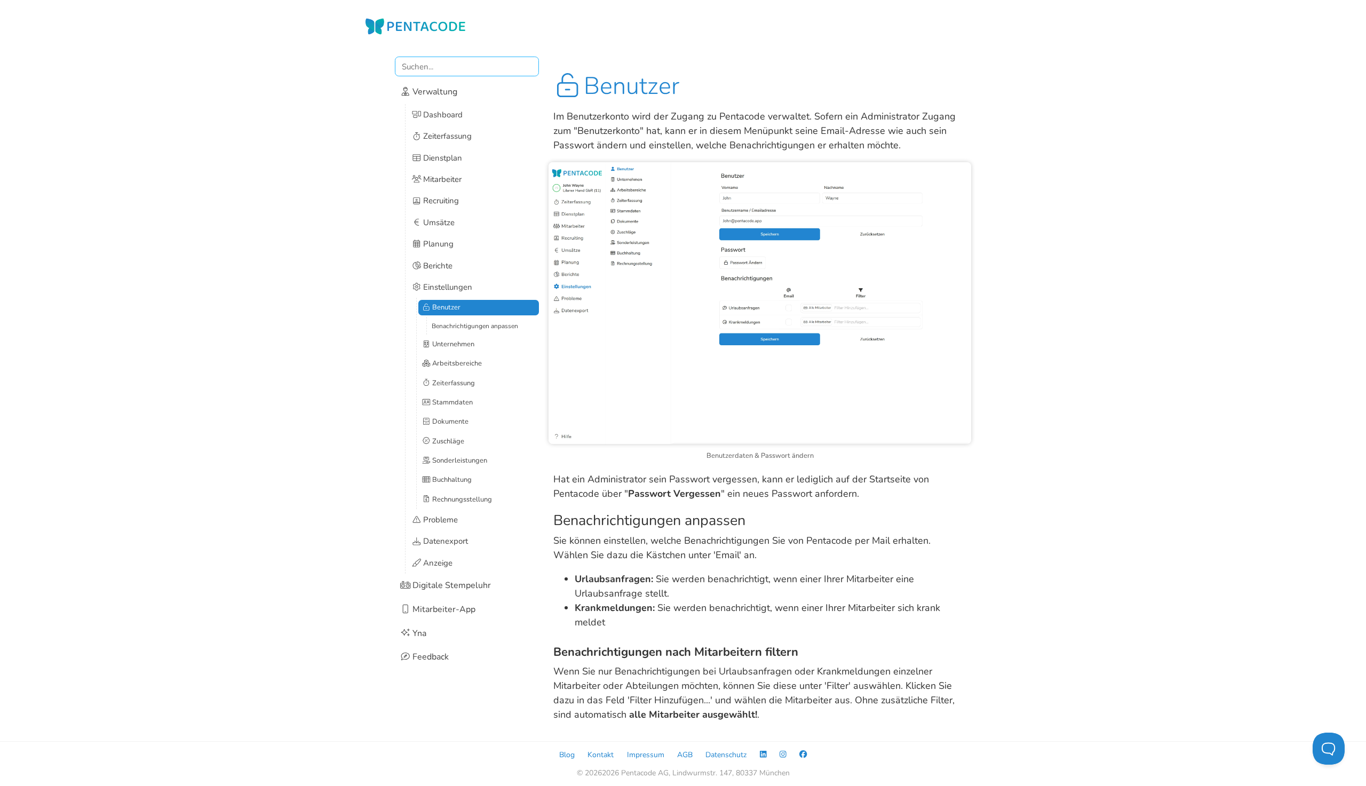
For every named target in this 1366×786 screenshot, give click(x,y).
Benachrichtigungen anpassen (475, 326)
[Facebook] (803, 754)
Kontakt (600, 754)
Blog (567, 754)
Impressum (645, 754)
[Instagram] (783, 754)
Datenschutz (725, 754)
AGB (685, 754)
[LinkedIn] (763, 754)
